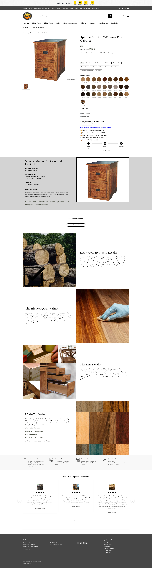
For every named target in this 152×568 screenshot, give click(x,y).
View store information (87, 125)
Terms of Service (108, 550)
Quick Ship (115, 23)
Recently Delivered (38, 27)
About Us (106, 543)
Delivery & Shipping (109, 549)
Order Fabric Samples (85, 8)
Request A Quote (108, 545)
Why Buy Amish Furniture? (34, 8)
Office (58, 23)
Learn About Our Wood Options (41, 202)
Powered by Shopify (27, 563)
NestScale (108, 150)
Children (83, 23)
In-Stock (25, 27)
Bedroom (26, 23)
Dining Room (36, 23)
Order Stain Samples (73, 8)
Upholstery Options (56, 8)
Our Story (25, 8)
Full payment (86, 113)
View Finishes (41, 205)
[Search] (110, 16)
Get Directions (26, 550)
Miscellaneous (103, 23)
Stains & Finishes (46, 8)
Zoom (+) (83, 82)
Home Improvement (70, 23)
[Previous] (19, 501)
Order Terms (107, 547)
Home (24, 33)
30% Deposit (85, 116)
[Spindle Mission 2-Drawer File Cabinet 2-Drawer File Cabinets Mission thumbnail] (26, 86)
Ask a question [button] (76, 225)
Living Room (48, 23)
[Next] (133, 501)
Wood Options (65, 8)
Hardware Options (95, 8)
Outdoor (93, 23)
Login (122, 16)
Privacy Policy (107, 552)
